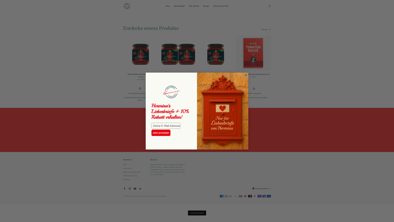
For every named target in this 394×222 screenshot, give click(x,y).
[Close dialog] (245, 75)
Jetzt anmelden (161, 132)
